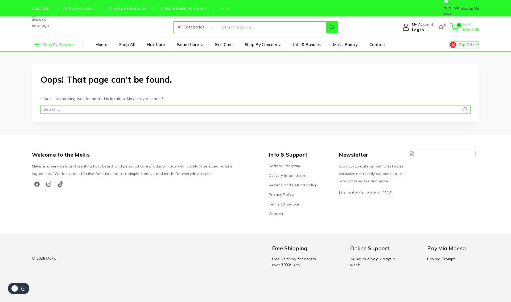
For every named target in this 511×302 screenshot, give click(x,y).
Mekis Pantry (345, 44)
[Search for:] (255, 109)
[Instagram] (49, 184)
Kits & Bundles (307, 44)
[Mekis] (42, 27)
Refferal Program (284, 165)
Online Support (369, 248)
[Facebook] (37, 184)
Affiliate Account (78, 8)
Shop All (127, 44)
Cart (224, 8)
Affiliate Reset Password (183, 8)
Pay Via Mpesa (446, 248)
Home (101, 44)
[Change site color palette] (18, 288)
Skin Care (224, 44)
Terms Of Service (284, 204)
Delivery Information (287, 175)
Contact (377, 44)
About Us (40, 8)
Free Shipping (289, 248)
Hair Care (156, 44)
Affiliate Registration (127, 8)
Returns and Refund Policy (293, 185)
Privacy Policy (281, 194)
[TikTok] (60, 184)
